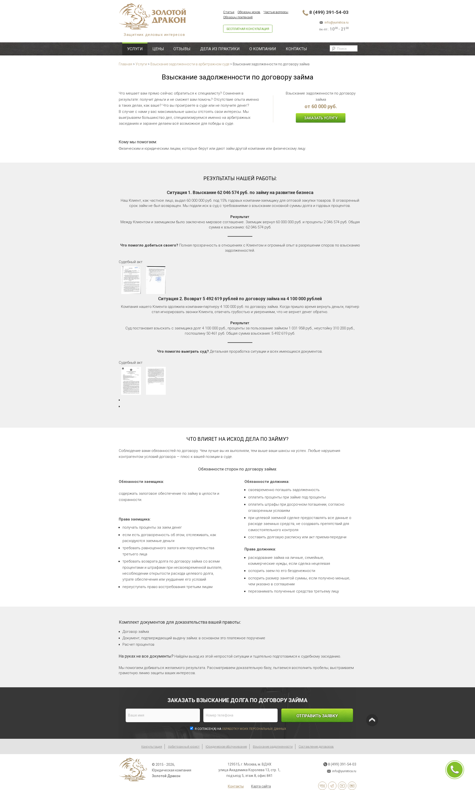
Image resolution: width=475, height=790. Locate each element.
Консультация (151, 746)
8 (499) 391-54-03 (329, 12)
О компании (262, 49)
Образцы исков (249, 12)
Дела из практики (220, 49)
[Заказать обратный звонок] (455, 770)
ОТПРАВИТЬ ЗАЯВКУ (317, 715)
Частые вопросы (275, 12)
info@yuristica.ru (337, 22)
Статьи (228, 12)
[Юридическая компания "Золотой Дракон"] (171, 16)
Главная (125, 64)
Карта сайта (261, 786)
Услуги (135, 49)
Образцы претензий (238, 17)
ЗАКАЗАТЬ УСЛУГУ (320, 118)
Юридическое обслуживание (226, 746)
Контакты (296, 49)
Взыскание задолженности (273, 746)
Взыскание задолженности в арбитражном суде (189, 64)
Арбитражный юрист (184, 746)
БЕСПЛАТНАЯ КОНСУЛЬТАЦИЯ (248, 29)
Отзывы (181, 49)
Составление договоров (316, 746)
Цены (158, 49)
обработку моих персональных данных (254, 729)
